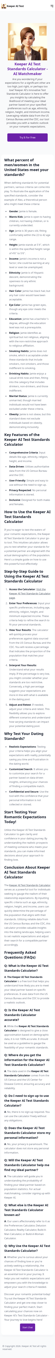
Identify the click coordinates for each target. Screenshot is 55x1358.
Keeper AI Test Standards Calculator (30, 885)
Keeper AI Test (15, 6)
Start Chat (27, 1327)
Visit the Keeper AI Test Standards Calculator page (30, 593)
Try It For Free (27, 137)
